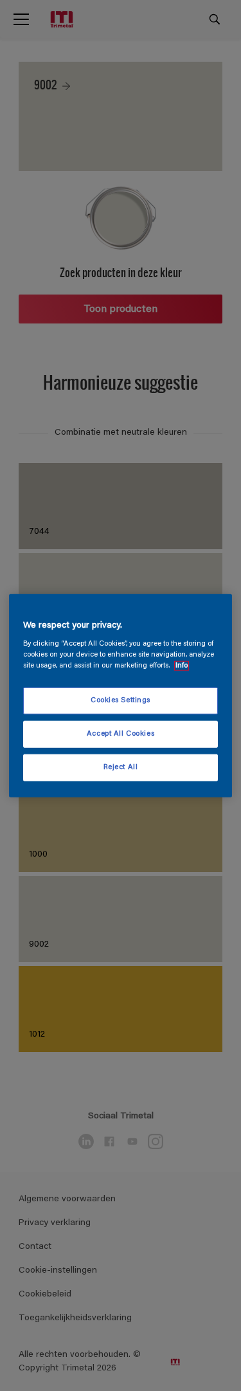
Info (181, 665)
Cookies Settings (120, 700)
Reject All (120, 767)
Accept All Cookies (120, 734)
